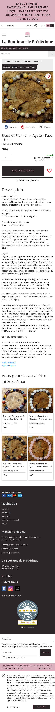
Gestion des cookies (10, 549)
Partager (12, 127)
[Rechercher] (51, 54)
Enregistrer (30, 127)
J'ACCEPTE (42, 707)
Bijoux (17, 61)
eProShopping (17, 668)
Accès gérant (46, 668)
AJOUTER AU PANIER (23, 170)
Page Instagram (9, 365)
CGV (5, 524)
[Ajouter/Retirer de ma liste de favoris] (49, 170)
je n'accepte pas (13, 707)
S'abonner (45, 652)
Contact (29, 25)
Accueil (7, 61)
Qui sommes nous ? (11, 520)
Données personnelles (11, 552)
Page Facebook (9, 362)
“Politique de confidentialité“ (31, 698)
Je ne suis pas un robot (15, 657)
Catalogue (7, 513)
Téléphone (7, 576)
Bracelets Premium (31, 61)
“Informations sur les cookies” (42, 695)
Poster (47, 127)
